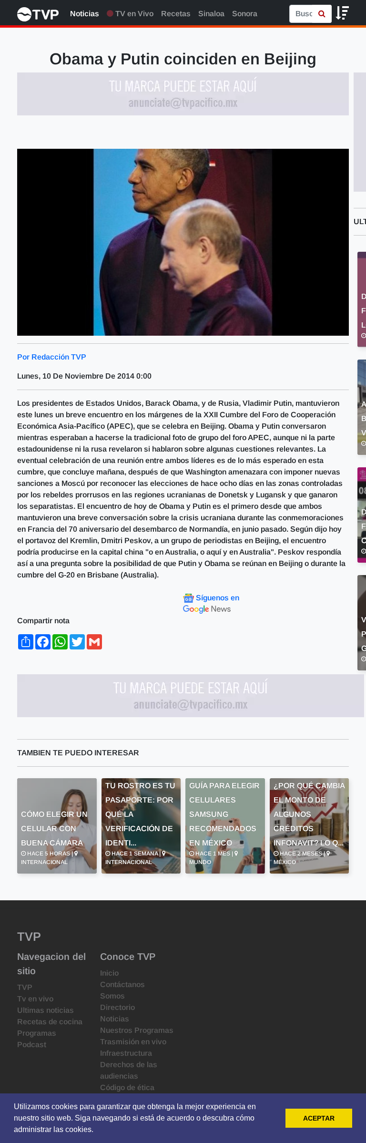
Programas (36, 1033)
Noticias (84, 14)
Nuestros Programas (136, 1030)
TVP (24, 987)
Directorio (117, 1007)
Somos (112, 996)
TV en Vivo (133, 14)
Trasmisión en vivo (133, 1042)
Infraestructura (126, 1053)
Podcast (31, 1044)
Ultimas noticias (45, 1010)
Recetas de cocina (49, 1022)
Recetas (176, 14)
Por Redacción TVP (51, 357)
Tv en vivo (35, 999)
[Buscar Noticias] (322, 14)
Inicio (109, 973)
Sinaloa (211, 14)
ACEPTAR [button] (319, 1118)
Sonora (244, 14)
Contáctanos (122, 984)
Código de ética (127, 1087)
